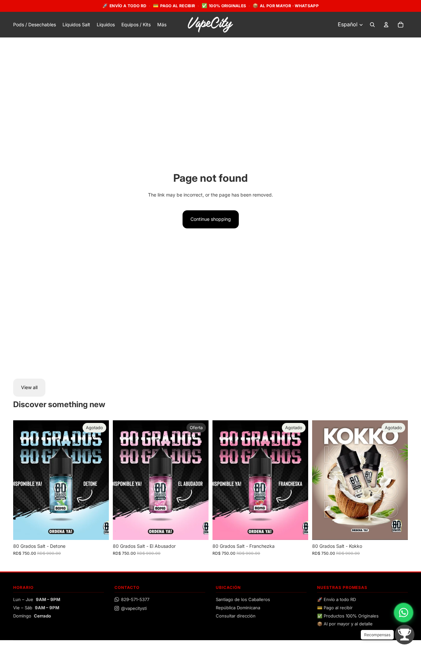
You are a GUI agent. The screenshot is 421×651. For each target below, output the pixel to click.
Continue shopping (210, 219)
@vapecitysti (134, 608)
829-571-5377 (135, 599)
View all (29, 387)
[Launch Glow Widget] (404, 634)
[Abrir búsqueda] (372, 24)
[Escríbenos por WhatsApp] (403, 612)
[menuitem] (161, 24)
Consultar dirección (236, 615)
